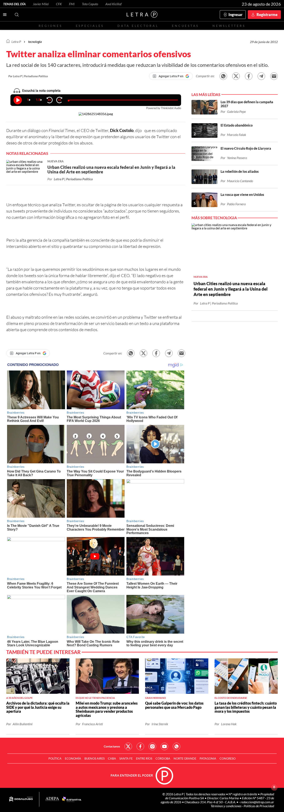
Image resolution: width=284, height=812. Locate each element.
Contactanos (112, 746)
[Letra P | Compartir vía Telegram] (261, 76)
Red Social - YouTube (164, 746)
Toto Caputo (90, 4)
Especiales (90, 25)
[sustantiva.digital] (71, 799)
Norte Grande (185, 758)
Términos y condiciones (226, 806)
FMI (72, 4)
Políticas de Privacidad (259, 806)
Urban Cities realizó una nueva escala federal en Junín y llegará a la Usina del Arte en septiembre (231, 289)
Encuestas (185, 25)
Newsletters (228, 25)
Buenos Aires (94, 758)
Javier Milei (41, 4)
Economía (73, 758)
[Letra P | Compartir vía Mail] (274, 76)
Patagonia (208, 758)
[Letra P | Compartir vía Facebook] (248, 76)
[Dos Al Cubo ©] (21, 799)
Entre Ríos (144, 758)
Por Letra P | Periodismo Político (28, 76)
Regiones (50, 25)
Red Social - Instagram (152, 746)
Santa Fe (126, 758)
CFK (59, 4)
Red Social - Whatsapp (176, 746)
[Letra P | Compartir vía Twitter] (236, 76)
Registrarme (267, 14)
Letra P (16, 42)
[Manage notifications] (274, 787)
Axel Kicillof (113, 4)
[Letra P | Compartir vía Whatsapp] (223, 76)
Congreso (228, 758)
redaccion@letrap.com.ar (257, 802)
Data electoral (137, 25)
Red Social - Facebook (140, 746)
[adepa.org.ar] (52, 799)
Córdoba (163, 758)
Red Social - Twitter (128, 746)
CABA (112, 758)
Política (55, 758)
